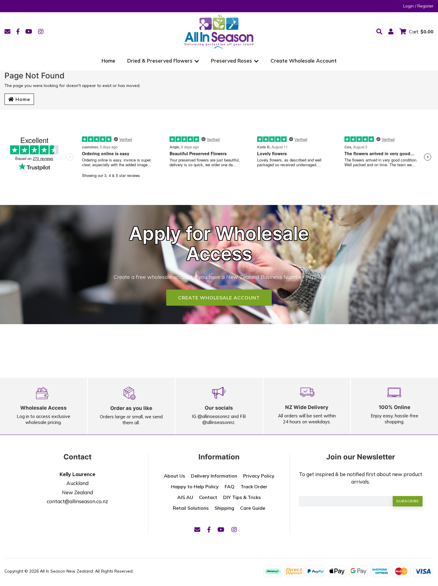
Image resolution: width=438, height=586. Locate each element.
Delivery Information (214, 476)
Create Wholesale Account (304, 60)
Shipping (224, 508)
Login (408, 6)
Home (108, 60)
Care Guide (252, 508)
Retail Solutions (191, 508)
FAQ (229, 486)
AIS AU (185, 497)
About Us (174, 476)
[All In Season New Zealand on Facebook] (17, 31)
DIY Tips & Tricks (242, 497)
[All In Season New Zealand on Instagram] (41, 31)
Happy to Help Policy (195, 486)
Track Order (253, 486)
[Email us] (7, 31)
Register (425, 6)
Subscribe (407, 501)
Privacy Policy (258, 476)
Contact (208, 497)
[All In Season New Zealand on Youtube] (28, 31)
